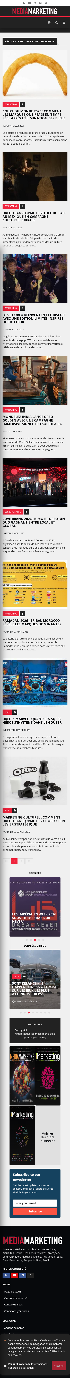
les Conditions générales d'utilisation (28, 1365)
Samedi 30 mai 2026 (13, 329)
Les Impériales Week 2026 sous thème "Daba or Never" (34, 918)
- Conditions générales (16, 1311)
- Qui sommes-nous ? (15, 1298)
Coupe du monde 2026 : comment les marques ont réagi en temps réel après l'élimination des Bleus (34, 115)
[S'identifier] (49, 22)
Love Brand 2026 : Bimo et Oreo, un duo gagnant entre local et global (34, 522)
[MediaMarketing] (35, 11)
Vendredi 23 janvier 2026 (16, 831)
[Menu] (64, 22)
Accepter (59, 1365)
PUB (7, 712)
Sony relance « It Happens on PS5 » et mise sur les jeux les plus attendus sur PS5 (34, 988)
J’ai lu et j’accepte (28, 1365)
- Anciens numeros (13, 1327)
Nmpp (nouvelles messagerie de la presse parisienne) (35, 1035)
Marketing (11, 104)
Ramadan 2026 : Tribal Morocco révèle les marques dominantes (32, 622)
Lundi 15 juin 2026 (12, 227)
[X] (45, 3)
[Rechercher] (56, 22)
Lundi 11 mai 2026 (12, 431)
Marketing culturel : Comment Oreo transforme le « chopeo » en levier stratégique (34, 821)
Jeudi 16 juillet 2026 (13, 125)
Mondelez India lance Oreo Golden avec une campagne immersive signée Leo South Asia (32, 420)
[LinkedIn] (35, 3)
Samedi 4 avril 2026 (13, 533)
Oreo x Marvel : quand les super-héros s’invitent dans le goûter (33, 721)
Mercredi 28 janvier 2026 (16, 730)
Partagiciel (21, 1030)
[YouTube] (29, 3)
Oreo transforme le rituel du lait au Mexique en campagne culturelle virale (34, 216)
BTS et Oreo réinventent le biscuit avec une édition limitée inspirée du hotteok (34, 318)
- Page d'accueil (12, 1291)
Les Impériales (13, 511)
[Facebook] (24, 3)
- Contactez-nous (13, 1304)
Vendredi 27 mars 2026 (15, 631)
